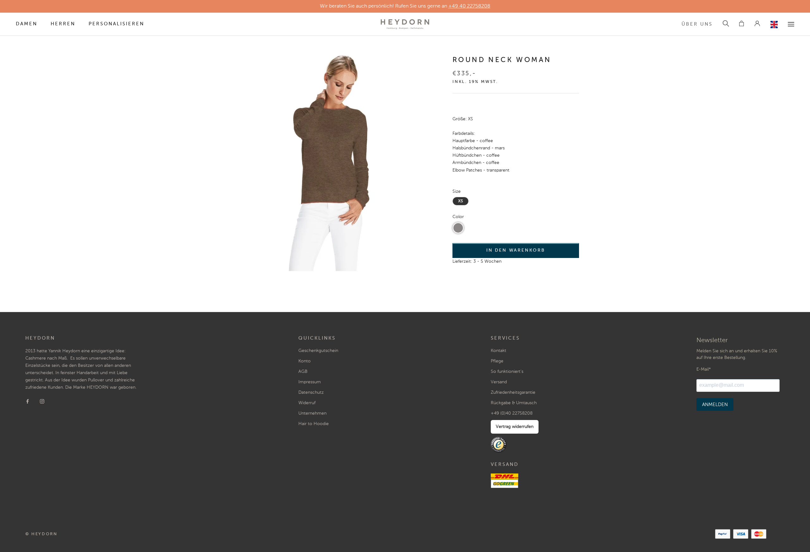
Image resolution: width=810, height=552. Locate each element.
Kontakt (498, 350)
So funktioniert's (507, 371)
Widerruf (306, 403)
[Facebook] (27, 401)
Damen (26, 24)
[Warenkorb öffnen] (741, 24)
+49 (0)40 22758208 (512, 413)
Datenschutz (311, 392)
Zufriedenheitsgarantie (513, 392)
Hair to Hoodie (313, 424)
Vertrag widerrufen (514, 426)
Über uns (697, 24)
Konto (304, 361)
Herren (63, 24)
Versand (499, 382)
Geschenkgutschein (318, 350)
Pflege (497, 361)
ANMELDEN (715, 404)
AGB (303, 371)
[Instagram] (42, 401)
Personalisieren (116, 24)
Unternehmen (312, 413)
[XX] (791, 24)
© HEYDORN (41, 534)
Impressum (309, 382)
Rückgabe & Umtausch (514, 403)
